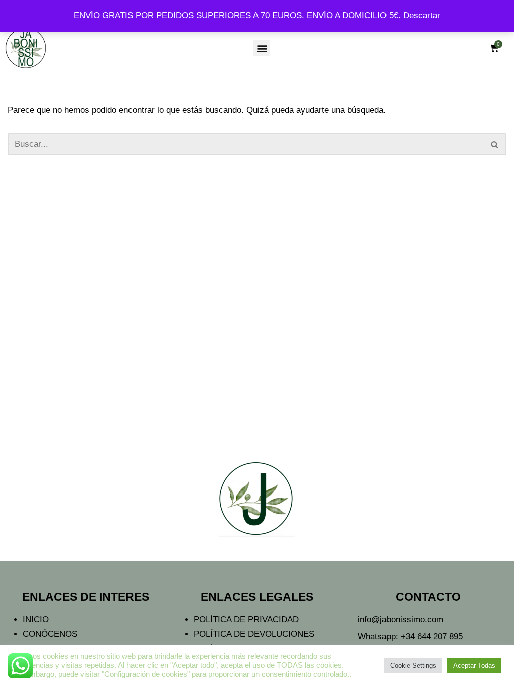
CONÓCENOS (50, 634)
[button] (261, 48)
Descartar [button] (421, 15)
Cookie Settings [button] (413, 665)
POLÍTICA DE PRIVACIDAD (246, 619)
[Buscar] (495, 144)
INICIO (36, 619)
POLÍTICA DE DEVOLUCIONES (254, 634)
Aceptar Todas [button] (474, 665)
